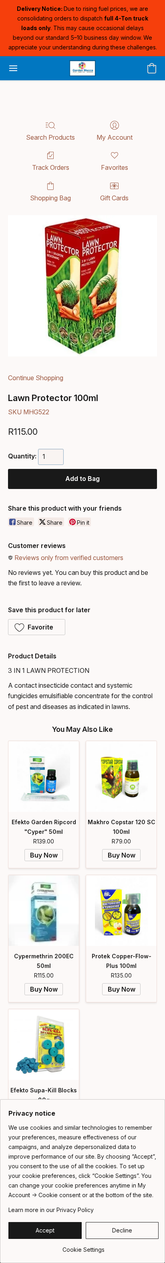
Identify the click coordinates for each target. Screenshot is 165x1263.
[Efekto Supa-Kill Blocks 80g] (43, 1044)
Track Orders (50, 167)
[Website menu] (13, 68)
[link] (83, 1247)
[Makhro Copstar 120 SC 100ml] (121, 776)
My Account (115, 137)
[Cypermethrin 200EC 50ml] (43, 910)
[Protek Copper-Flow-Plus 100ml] (121, 910)
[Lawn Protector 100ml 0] (82, 285)
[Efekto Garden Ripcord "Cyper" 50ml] (43, 776)
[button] (82, 68)
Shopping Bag (50, 198)
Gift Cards (114, 198)
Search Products (50, 137)
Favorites (114, 167)
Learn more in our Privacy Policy (51, 1209)
